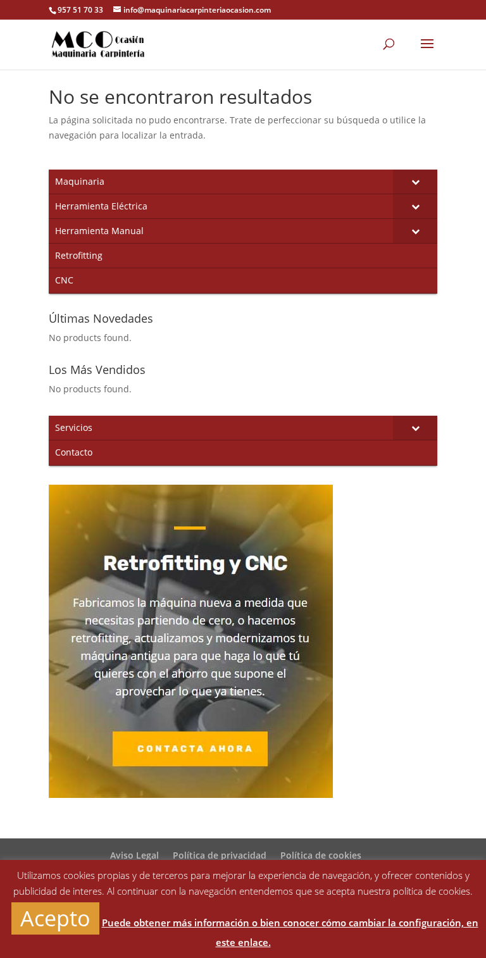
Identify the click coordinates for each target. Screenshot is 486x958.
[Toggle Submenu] (415, 182)
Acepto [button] (55, 918)
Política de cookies (320, 855)
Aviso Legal (134, 855)
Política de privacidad (219, 855)
